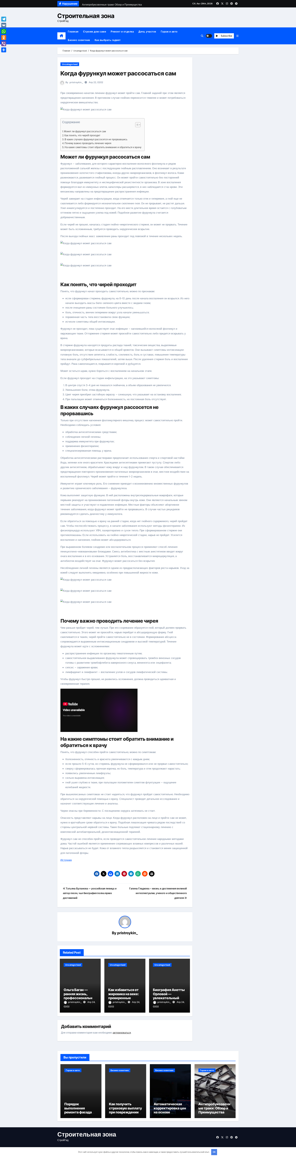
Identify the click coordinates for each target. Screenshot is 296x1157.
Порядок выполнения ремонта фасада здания (78, 1110)
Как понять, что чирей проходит (82, 135)
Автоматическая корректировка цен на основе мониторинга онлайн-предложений (170, 1114)
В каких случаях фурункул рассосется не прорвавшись (96, 139)
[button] (237, 35)
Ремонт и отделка (122, 31)
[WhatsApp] (4, 31)
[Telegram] (4, 19)
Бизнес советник (79, 40)
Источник (66, 860)
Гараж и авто (169, 31)
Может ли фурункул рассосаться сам (85, 131)
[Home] (61, 35)
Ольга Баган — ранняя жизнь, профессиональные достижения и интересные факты (80, 998)
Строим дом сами (94, 31)
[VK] (4, 25)
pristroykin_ (76, 82)
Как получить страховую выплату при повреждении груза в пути (125, 1110)
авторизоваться (122, 1032)
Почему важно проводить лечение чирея (88, 143)
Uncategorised (70, 64)
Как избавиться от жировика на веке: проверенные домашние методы (124, 996)
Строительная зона (85, 16)
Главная (73, 31)
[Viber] (4, 44)
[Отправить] (4, 50)
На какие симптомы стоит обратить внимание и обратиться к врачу (103, 147)
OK (214, 1152)
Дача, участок (147, 31)
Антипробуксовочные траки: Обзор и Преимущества (214, 1108)
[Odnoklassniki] (4, 37)
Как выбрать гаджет (108, 40)
